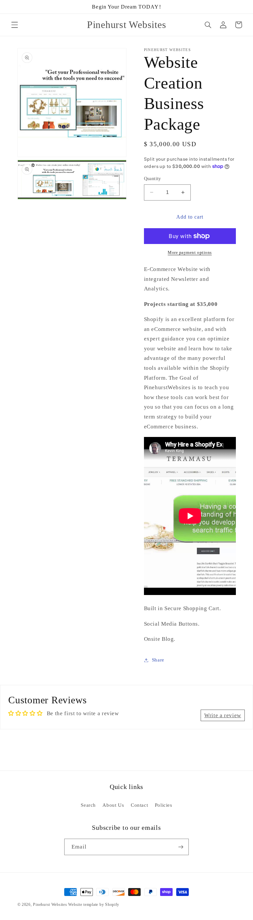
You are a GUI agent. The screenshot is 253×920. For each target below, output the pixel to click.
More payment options (190, 252)
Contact (139, 805)
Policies (163, 805)
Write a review (222, 715)
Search (88, 805)
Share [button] (158, 660)
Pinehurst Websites (50, 904)
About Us (113, 805)
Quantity (152, 178)
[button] (14, 24)
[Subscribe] (180, 847)
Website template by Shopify (93, 904)
